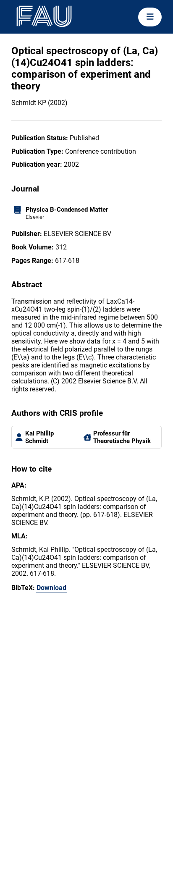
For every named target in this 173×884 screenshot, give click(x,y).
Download (51, 588)
